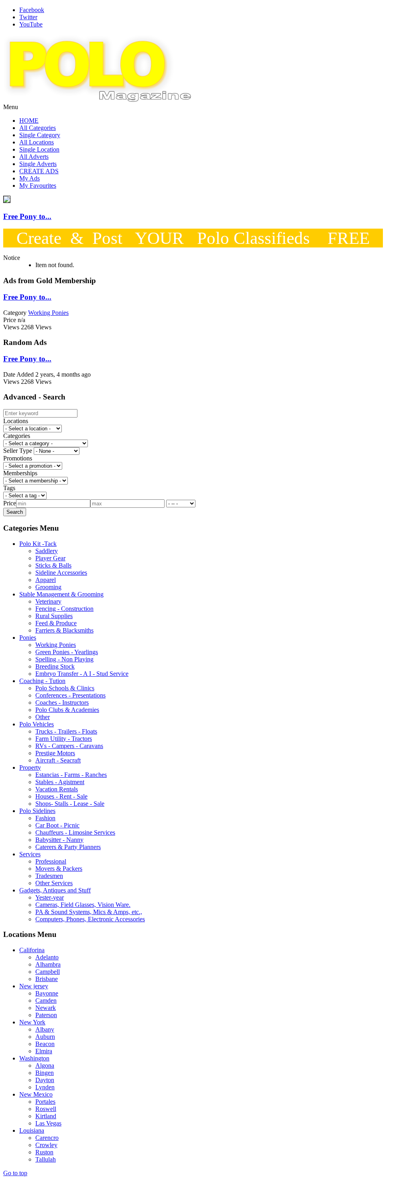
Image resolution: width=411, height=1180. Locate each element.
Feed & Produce (56, 623)
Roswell (45, 1108)
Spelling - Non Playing (64, 659)
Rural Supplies (54, 615)
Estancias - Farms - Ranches (71, 774)
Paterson (46, 1015)
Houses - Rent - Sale (61, 796)
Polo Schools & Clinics (64, 688)
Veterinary (48, 601)
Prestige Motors (55, 753)
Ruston (44, 1152)
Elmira (43, 1051)
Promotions (17, 458)
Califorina (32, 950)
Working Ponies (55, 644)
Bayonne (46, 993)
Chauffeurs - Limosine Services (75, 832)
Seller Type (17, 450)
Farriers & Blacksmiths (64, 630)
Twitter (28, 17)
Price (9, 503)
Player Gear (50, 558)
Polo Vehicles (36, 724)
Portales (45, 1101)
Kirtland (45, 1116)
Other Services (54, 883)
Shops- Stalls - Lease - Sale (69, 803)
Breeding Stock (55, 666)
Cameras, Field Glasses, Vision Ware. (82, 904)
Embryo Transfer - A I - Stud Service (81, 673)
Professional (50, 861)
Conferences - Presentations (70, 695)
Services (30, 854)
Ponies (27, 637)
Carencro (47, 1137)
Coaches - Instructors (62, 702)
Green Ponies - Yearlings (66, 652)
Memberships (20, 473)
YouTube (31, 24)
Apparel (45, 579)
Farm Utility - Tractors (63, 738)
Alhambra (48, 964)
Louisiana (31, 1130)
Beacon (45, 1043)
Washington (34, 1058)
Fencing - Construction (64, 608)
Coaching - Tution (42, 680)
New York (32, 1022)
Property (30, 767)
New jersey (33, 986)
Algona (44, 1065)
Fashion (45, 818)
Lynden (45, 1087)
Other (42, 717)
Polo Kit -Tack (38, 543)
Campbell (47, 971)
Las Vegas (48, 1123)
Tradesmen (49, 875)
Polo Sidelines (37, 810)
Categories (16, 435)
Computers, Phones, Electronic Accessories (90, 919)
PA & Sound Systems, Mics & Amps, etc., (88, 911)
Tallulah (45, 1159)
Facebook (31, 9)
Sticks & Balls (53, 565)
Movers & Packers (58, 868)
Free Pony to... (27, 216)
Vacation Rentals (56, 789)
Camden (46, 1000)
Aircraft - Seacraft (58, 760)
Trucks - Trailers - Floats (66, 731)
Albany (44, 1029)
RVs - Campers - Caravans (69, 745)
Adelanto (47, 957)
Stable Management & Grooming (61, 594)
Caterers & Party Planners (68, 846)
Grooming (48, 587)
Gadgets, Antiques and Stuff (55, 890)
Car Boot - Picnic (57, 825)
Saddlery (46, 550)
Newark (45, 1007)
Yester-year (49, 897)
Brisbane (46, 978)
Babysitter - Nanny (59, 839)
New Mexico (36, 1094)
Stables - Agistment (59, 782)
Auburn (45, 1036)
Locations (15, 421)
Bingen (44, 1072)
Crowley (46, 1144)
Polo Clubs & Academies (67, 709)
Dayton (44, 1080)
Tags (9, 488)
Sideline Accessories (61, 572)
